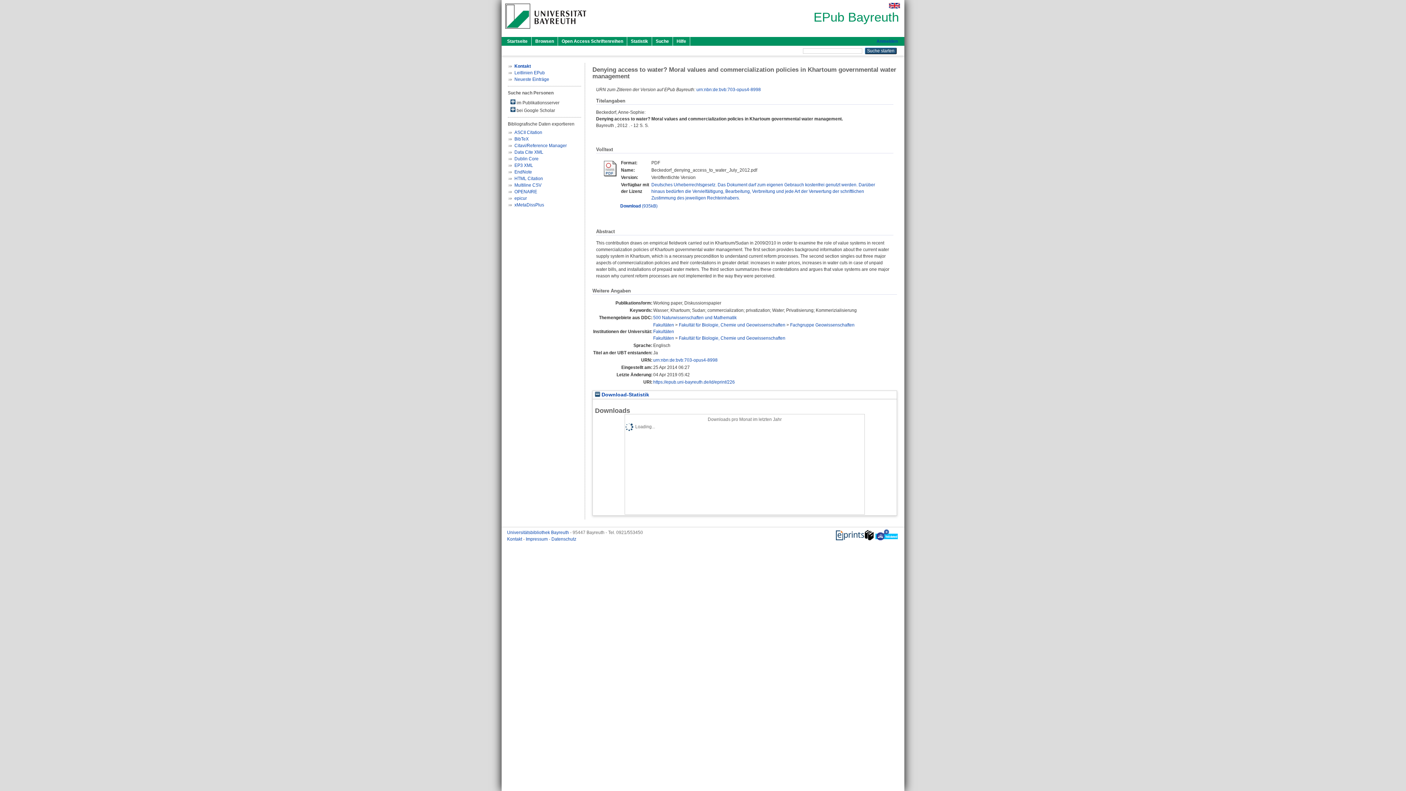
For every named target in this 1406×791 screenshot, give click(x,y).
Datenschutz (563, 539)
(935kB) (639, 206)
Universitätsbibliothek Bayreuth (538, 532)
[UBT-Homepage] (546, 30)
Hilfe (681, 41)
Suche (662, 41)
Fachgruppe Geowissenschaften (822, 325)
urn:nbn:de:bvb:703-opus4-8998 (728, 89)
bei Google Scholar (535, 110)
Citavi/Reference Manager (540, 145)
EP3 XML (523, 165)
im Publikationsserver (537, 102)
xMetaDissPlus (529, 205)
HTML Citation (528, 178)
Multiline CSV (528, 185)
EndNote (523, 172)
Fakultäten (663, 325)
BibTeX (521, 139)
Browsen (544, 41)
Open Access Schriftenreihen (592, 41)
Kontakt (515, 539)
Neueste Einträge (531, 79)
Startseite (517, 41)
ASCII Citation (528, 132)
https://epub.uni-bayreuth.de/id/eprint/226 (694, 382)
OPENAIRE (525, 191)
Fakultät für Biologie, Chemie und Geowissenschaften (732, 325)
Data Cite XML (528, 152)
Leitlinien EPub (529, 72)
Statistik (639, 41)
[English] (894, 5)
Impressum (537, 539)
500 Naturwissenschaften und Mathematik (695, 317)
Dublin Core (526, 158)
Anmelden (887, 41)
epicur (520, 198)
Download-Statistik (624, 395)
